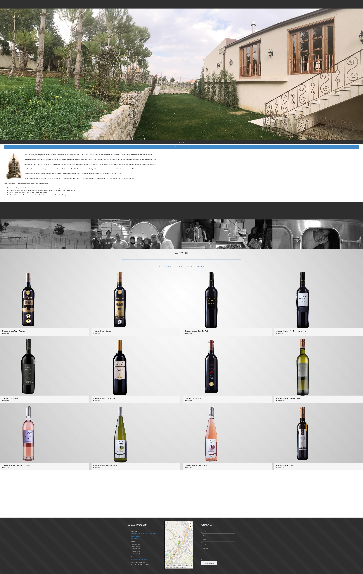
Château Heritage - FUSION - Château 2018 (291, 331)
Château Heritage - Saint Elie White (288, 398)
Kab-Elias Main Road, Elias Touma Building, (144, 533)
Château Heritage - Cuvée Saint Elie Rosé (16, 465)
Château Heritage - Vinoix (285, 465)
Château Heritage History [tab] (182, 147)
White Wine (178, 266)
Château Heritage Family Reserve (13, 331)
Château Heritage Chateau (102, 331)
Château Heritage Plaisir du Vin (104, 398)
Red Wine (168, 266)
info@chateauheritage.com (139, 559)
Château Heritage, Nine (193, 398)
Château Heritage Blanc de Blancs (105, 465)
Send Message (209, 563)
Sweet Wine (200, 266)
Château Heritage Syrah (10, 398)
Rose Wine (189, 266)
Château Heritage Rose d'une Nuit (196, 465)
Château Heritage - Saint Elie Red (196, 331)
